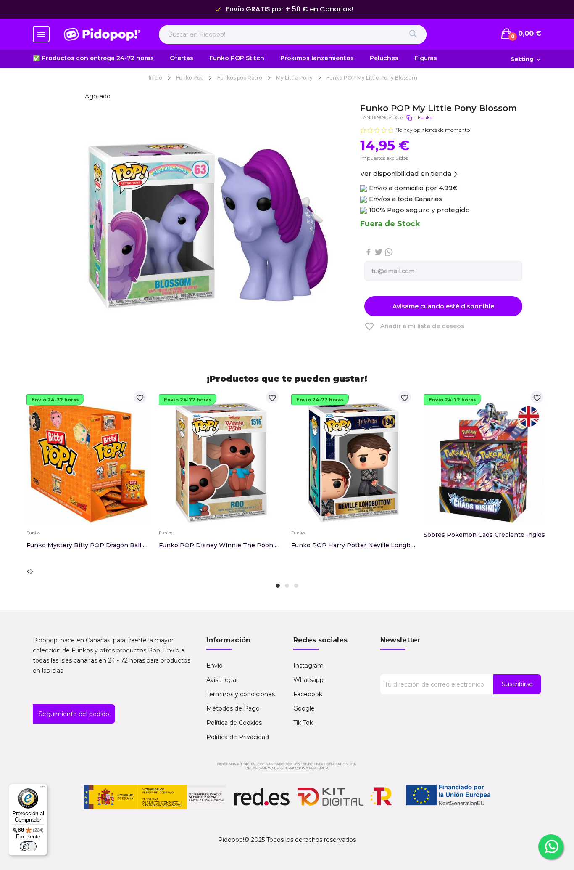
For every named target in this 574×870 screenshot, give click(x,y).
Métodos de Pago (233, 708)
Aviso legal (221, 680)
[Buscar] (413, 34)
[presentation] (28, 570)
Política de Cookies (234, 723)
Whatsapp (308, 680)
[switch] (28, 846)
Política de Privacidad (237, 737)
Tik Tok (303, 723)
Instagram (308, 665)
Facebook (307, 694)
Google (304, 708)
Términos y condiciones (240, 694)
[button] (278, 586)
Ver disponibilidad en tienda (405, 174)
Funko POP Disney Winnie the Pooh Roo (221, 545)
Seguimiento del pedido (74, 714)
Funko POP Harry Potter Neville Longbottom (353, 545)
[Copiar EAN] (409, 118)
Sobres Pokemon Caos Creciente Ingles (484, 534)
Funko (425, 117)
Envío (214, 665)
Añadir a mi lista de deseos (414, 326)
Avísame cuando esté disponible (443, 306)
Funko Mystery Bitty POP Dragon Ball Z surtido (88, 545)
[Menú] (42, 789)
